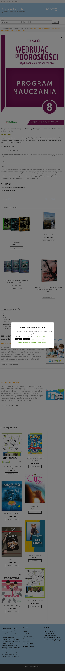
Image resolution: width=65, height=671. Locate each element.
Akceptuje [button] (18, 339)
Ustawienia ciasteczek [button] (42, 336)
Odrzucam (26, 339)
